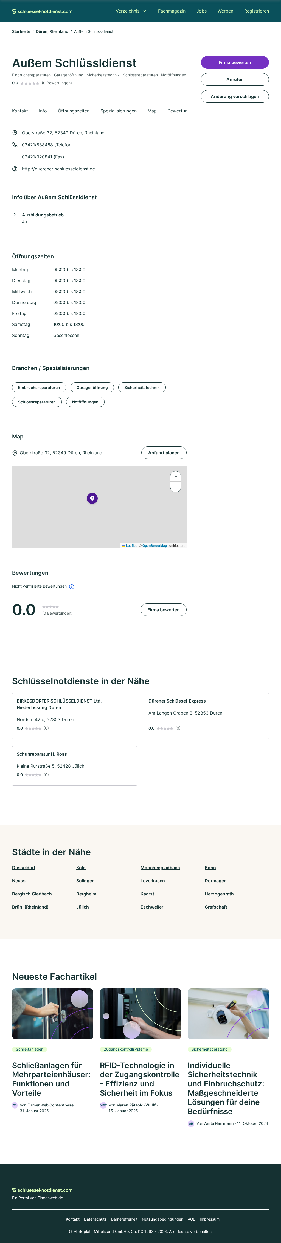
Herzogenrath (219, 894)
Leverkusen (152, 880)
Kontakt (73, 1219)
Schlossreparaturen (37, 402)
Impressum (210, 1219)
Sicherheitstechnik (142, 387)
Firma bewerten (163, 609)
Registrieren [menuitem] (256, 11)
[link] (74, 716)
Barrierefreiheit (124, 1219)
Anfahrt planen (164, 452)
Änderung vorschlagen (235, 96)
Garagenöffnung (92, 387)
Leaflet (131, 545)
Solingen (85, 880)
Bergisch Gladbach (32, 894)
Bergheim (86, 894)
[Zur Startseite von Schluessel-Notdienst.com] (42, 11)
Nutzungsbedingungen (162, 1219)
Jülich (82, 907)
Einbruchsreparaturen (39, 387)
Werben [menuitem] (225, 11)
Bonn (210, 867)
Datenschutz (95, 1219)
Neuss (19, 880)
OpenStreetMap (154, 545)
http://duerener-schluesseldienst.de (58, 169)
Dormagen (216, 880)
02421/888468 (37, 145)
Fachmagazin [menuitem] (172, 11)
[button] (92, 499)
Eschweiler (151, 907)
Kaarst (147, 894)
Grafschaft (216, 907)
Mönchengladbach (160, 867)
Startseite (21, 31)
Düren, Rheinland (52, 31)
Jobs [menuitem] (201, 11)
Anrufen (235, 79)
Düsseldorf (23, 867)
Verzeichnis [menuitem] (127, 11)
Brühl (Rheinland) (30, 907)
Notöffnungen (85, 402)
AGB (191, 1219)
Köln (81, 867)
